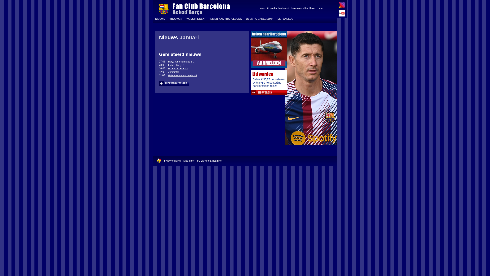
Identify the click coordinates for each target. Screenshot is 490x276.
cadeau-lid (284, 8)
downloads (298, 8)
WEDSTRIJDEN (195, 18)
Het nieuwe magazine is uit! (182, 75)
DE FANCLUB (285, 18)
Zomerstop (173, 72)
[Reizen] (269, 50)
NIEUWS (160, 18)
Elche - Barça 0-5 (177, 65)
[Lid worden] (269, 83)
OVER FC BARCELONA (259, 18)
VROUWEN (175, 18)
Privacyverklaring (172, 160)
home (262, 8)
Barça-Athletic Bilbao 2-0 (181, 61)
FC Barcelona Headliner (209, 160)
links (312, 8)
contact (320, 8)
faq (307, 8)
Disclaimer (188, 160)
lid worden (272, 8)
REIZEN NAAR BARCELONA (225, 18)
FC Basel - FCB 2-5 (178, 68)
